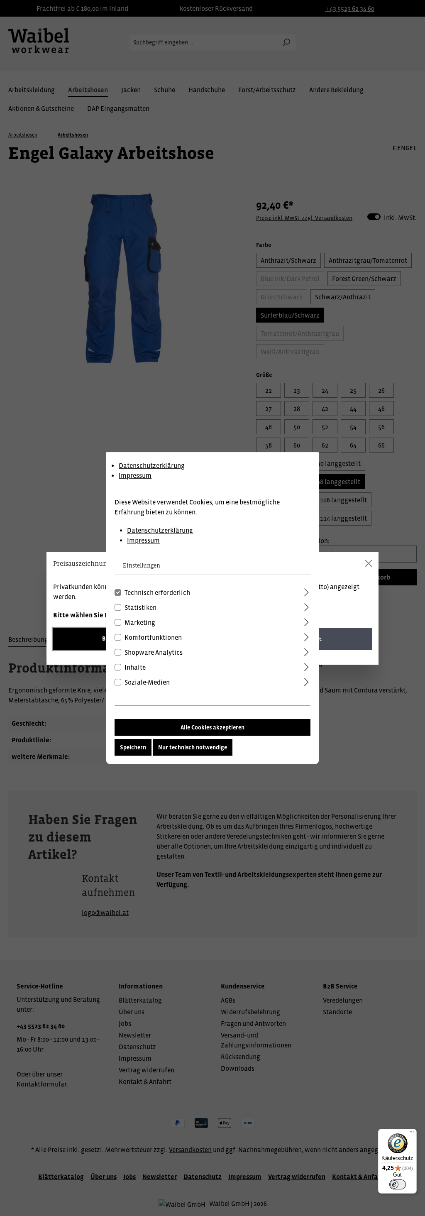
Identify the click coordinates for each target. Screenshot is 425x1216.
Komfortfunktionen (153, 637)
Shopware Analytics (154, 652)
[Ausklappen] (306, 591)
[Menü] (412, 1134)
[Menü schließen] (368, 563)
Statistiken (140, 607)
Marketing (140, 622)
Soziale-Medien (147, 682)
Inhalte (135, 667)
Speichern (133, 747)
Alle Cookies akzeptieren (212, 727)
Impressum (135, 475)
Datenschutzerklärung (152, 465)
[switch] (397, 1184)
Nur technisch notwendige (192, 747)
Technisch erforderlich (157, 592)
